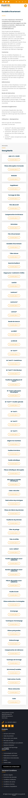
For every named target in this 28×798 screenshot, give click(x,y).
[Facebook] (3, 2)
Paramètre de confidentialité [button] (11, 766)
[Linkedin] (3, 726)
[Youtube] (8, 2)
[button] (25, 5)
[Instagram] (12, 726)
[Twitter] (6, 2)
